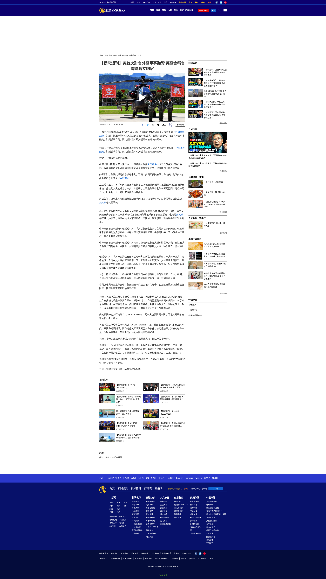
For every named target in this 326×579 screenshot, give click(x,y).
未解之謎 (163, 501)
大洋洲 (133, 478)
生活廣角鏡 (194, 501)
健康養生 (178, 497)
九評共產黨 (210, 518)
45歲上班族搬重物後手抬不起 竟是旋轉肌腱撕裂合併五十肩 (214, 276)
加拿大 (118, 478)
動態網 (183, 558)
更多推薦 (223, 171)
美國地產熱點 (165, 524)
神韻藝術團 (115, 558)
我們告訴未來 (211, 501)
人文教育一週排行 (197, 218)
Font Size (164, 124)
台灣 (118, 506)
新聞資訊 (123, 488)
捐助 (196, 2)
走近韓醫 (177, 518)
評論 (111, 509)
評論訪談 (189, 10)
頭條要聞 (113, 516)
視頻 (158, 10)
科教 (118, 512)
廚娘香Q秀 (194, 524)
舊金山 (153, 478)
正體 (154, 2)
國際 (111, 502)
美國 (111, 506)
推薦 (170, 10)
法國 (147, 478)
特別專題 (192, 299)
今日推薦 (192, 129)
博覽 (182, 10)
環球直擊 (135, 505)
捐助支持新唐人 (175, 488)
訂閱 (216, 488)
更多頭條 (223, 123)
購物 (209, 2)
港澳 (118, 502)
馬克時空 (149, 530)
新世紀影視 (202, 558)
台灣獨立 (124, 178)
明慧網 (175, 558)
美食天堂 (193, 511)
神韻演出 (113, 526)
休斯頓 (141, 478)
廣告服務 (165, 553)
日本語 (207, 478)
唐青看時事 (150, 524)
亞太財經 (135, 533)
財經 (118, 509)
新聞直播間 (204, 10)
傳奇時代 (209, 505)
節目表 (148, 488)
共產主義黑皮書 (195, 315)
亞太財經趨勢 (137, 530)
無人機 (102, 202)
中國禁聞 (135, 508)
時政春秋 (149, 511)
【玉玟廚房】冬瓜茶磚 (213, 182)
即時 (176, 10)
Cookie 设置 (163, 575)
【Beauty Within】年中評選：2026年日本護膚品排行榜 (214, 204)
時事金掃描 (150, 508)
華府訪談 (135, 521)
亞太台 (161, 478)
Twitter (221, 2)
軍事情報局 (150, 521)
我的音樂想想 (195, 533)
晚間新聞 (135, 511)
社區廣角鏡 (136, 527)
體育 (125, 506)
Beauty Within (195, 518)
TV (214, 10)
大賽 (138, 2)
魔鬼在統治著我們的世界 (216, 514)
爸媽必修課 (164, 518)
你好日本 (193, 505)
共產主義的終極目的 (214, 511)
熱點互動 (149, 505)
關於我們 (114, 553)
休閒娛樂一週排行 (197, 177)
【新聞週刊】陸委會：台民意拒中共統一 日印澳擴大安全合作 (128, 399)
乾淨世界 (138, 558)
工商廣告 (209, 543)
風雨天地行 (210, 527)
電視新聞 (117, 55)
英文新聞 (182, 2)
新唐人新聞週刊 (129, 55)
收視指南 (124, 553)
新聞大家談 (150, 501)
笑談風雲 (163, 505)
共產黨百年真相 (212, 508)
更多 (211, 558)
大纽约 (111, 478)
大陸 (111, 512)
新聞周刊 (135, 518)
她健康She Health (181, 505)
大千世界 (193, 521)
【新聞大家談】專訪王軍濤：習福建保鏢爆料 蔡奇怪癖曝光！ (214, 104)
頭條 (164, 10)
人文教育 (164, 497)
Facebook (216, 2)
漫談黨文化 (210, 537)
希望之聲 (148, 558)
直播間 (158, 488)
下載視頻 (180, 125)
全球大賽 (122, 526)
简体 (159, 2)
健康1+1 (177, 501)
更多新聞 (223, 212)
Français (189, 478)
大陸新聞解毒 (151, 533)
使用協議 (144, 553)
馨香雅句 (163, 511)
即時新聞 (113, 520)
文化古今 (163, 521)
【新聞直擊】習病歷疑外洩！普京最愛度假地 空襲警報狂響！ (214, 115)
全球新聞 (135, 501)
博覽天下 (113, 523)
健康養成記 (178, 511)
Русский (198, 478)
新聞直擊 (135, 514)
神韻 (132, 2)
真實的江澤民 (211, 521)
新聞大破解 (150, 518)
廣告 (190, 2)
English (179, 478)
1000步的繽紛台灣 (196, 528)
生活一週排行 (194, 239)
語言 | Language (170, 2)
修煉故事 (209, 540)
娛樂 (125, 502)
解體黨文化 (193, 310)
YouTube (225, 2)
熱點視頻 (122, 516)
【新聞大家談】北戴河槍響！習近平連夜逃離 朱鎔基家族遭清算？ (214, 83)
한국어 (215, 478)
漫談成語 (163, 514)
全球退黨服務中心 (162, 558)
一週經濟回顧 (137, 524)
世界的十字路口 (152, 527)
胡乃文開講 (178, 508)
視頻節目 (108, 55)
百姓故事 (209, 533)
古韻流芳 (163, 508)
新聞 (152, 10)
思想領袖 (149, 514)
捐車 (203, 2)
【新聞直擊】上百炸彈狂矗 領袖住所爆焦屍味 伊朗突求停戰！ (215, 72)
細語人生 (149, 537)
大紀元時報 (127, 558)
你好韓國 (193, 508)
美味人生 (193, 514)
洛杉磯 (126, 478)
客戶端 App (186, 553)
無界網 (192, 558)
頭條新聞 (192, 63)
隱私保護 (134, 553)
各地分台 (146, 2)
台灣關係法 (153, 164)
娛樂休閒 (194, 497)
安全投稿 (155, 553)
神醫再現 (177, 514)
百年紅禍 (192, 305)
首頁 (101, 55)
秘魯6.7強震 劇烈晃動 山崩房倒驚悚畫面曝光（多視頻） (215, 93)
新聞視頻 (136, 497)
